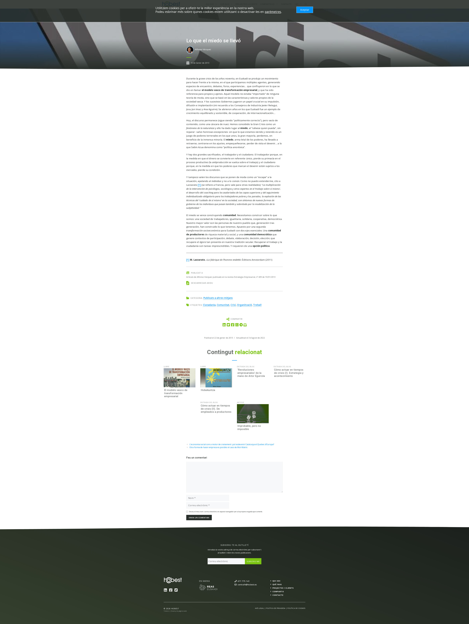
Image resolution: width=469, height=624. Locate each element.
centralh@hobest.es (247, 584)
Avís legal (259, 608)
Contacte (277, 595)
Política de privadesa (275, 608)
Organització (244, 304)
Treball (257, 304)
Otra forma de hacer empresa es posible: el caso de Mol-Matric (218, 447)
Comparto (278, 591)
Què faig (277, 584)
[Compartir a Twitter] (228, 325)
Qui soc (276, 581)
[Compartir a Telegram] (241, 324)
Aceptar (304, 9)
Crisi (233, 304)
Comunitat (223, 304)
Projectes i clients (283, 588)
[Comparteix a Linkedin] (224, 325)
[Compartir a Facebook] (232, 325)
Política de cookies (296, 608)
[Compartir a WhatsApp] (237, 325)
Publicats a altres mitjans (218, 298)
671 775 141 (244, 581)
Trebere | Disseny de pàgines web (175, 611)
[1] (199, 184)
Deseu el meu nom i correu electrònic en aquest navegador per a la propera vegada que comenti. (225, 511)
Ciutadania (209, 304)
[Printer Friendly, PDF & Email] (245, 324)
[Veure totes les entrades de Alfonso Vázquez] (190, 50)
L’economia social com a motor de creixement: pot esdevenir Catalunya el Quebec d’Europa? (231, 444)
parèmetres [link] (273, 12)
